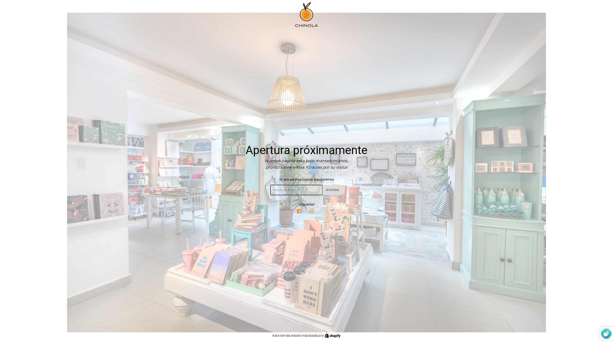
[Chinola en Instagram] (311, 212)
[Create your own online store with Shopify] (333, 335)
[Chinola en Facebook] (299, 212)
